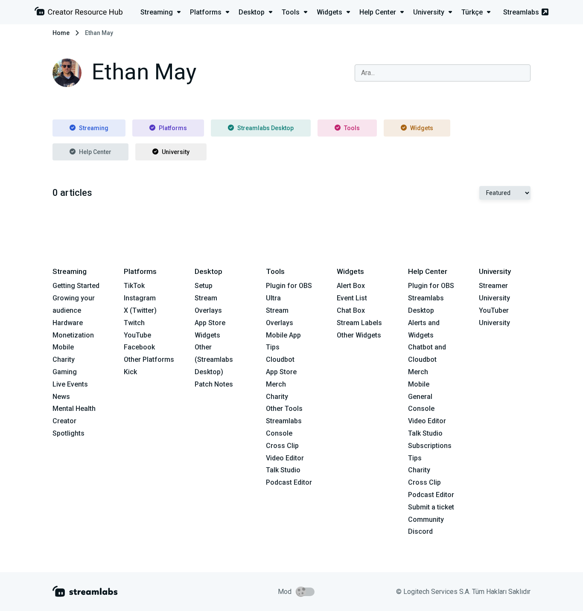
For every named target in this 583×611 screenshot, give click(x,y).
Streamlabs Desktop (265, 128)
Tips (273, 347)
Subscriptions (430, 446)
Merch (276, 384)
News (61, 397)
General (420, 397)
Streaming (93, 128)
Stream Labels (359, 323)
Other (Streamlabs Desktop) (214, 359)
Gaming (64, 372)
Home (61, 32)
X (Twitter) (140, 310)
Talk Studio (283, 470)
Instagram (140, 298)
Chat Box (351, 310)
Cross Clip (282, 446)
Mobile (63, 347)
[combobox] (443, 72)
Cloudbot (280, 359)
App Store (210, 323)
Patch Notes (214, 384)
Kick (130, 372)
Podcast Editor (289, 482)
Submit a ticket (431, 507)
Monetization (73, 335)
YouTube (137, 335)
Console (421, 408)
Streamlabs (521, 12)
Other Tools (284, 408)
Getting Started (75, 286)
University (175, 151)
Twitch (134, 323)
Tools (352, 128)
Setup (204, 286)
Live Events (70, 384)
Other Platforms (149, 359)
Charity (63, 359)
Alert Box (351, 286)
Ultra (273, 298)
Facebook (139, 347)
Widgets (421, 128)
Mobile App (283, 335)
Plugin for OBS (289, 286)
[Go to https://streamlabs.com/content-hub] (78, 13)
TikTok (134, 286)
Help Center (95, 151)
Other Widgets (359, 335)
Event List (352, 298)
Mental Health (74, 408)
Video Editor (285, 458)
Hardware (67, 323)
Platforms (173, 128)
